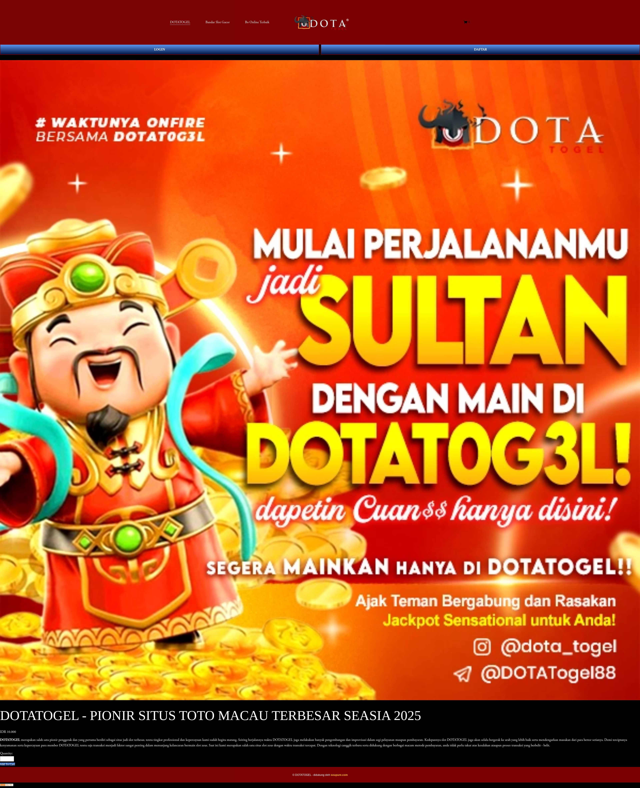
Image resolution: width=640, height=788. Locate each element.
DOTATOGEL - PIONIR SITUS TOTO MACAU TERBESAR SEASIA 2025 (60, 57)
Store (3, 57)
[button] (7, 764)
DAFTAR (480, 50)
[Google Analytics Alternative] (320, 785)
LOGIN (159, 50)
